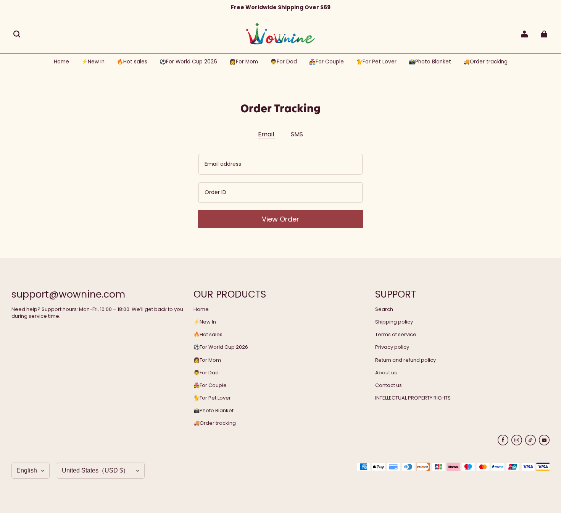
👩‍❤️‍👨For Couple (210, 385)
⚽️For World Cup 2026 (220, 347)
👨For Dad (206, 372)
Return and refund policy (405, 360)
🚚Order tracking (214, 423)
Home (201, 309)
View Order (280, 219)
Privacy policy (392, 347)
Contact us (388, 385)
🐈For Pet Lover (212, 398)
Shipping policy (394, 322)
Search (384, 309)
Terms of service (395, 334)
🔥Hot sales (207, 334)
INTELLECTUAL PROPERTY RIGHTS (413, 398)
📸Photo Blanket (213, 410)
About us (386, 372)
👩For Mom (207, 360)
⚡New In (204, 322)
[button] (16, 34)
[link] (188, 62)
